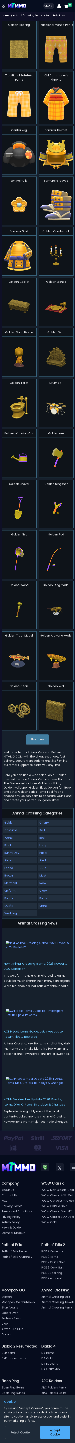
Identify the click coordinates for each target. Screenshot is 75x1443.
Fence (8, 868)
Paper (43, 853)
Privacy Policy (11, 1217)
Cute (42, 868)
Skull (42, 830)
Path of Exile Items (14, 1251)
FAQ (4, 1201)
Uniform (10, 891)
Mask (42, 876)
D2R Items (9, 1353)
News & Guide (11, 1227)
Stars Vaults (10, 1307)
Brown (8, 876)
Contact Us (9, 1195)
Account (8, 1334)
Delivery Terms (12, 1206)
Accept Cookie (55, 1432)
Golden (9, 823)
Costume (11, 830)
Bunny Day (11, 853)
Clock (43, 891)
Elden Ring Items (13, 1387)
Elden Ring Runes (13, 1393)
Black (8, 845)
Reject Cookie (20, 1432)
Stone (43, 906)
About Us (8, 1190)
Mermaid (10, 883)
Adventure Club (12, 1329)
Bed (42, 838)
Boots (43, 898)
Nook (42, 883)
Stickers (7, 1297)
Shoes (8, 860)
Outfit (8, 906)
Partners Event (12, 1318)
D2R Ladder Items (14, 1358)
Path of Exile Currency (17, 1257)
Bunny (8, 898)
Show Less (38, 739)
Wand (8, 838)
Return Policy (11, 1222)
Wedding (10, 913)
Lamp (43, 845)
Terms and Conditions (17, 1211)
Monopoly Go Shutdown (18, 1302)
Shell (42, 860)
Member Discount (14, 1233)
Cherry (44, 823)
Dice (5, 1324)
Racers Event (11, 1313)
